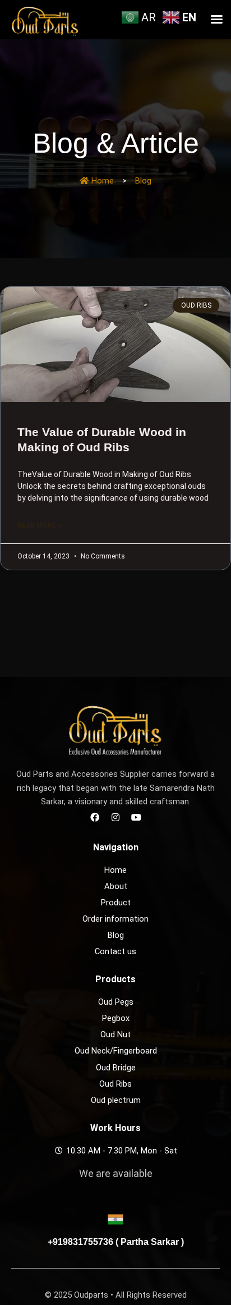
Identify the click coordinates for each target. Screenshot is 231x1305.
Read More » (39, 525)
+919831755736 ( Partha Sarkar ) (116, 1242)
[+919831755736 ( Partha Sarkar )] (115, 1219)
